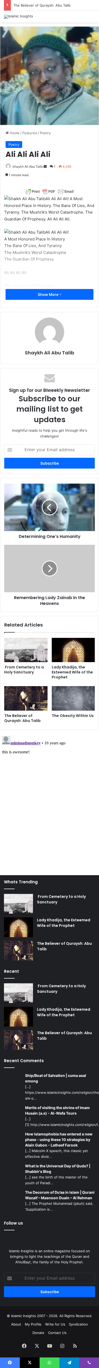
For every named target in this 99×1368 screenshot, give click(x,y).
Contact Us (57, 1333)
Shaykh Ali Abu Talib (27, 166)
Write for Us (55, 1324)
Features (29, 133)
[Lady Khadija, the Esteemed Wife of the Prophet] (73, 650)
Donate (38, 1333)
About (16, 1324)
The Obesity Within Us (73, 715)
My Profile (33, 1324)
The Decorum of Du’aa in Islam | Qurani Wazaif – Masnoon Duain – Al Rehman (60, 1195)
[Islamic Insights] (18, 17)
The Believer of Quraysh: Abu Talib (41, 5)
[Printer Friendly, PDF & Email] (49, 191)
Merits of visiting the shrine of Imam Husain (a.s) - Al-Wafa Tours (57, 1110)
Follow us (13, 1223)
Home (14, 133)
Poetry (45, 133)
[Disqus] (49, 800)
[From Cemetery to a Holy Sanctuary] (26, 650)
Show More (48, 294)
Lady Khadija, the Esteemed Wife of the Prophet (72, 672)
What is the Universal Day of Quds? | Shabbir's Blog (57, 1169)
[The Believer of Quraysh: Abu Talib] (26, 698)
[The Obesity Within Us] (73, 698)
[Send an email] (45, 166)
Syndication (78, 1324)
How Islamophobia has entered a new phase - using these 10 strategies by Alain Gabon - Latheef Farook (58, 1139)
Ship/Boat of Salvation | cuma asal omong (55, 1078)
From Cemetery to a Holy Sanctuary (24, 669)
